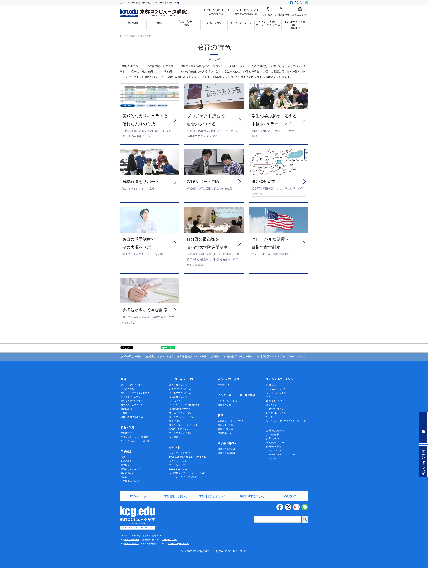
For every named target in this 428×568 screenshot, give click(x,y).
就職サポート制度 (226, 425)
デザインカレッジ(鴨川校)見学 (184, 405)
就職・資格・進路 (187, 23)
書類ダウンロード (226, 405)
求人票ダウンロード (276, 442)
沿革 (123, 457)
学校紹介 (133, 23)
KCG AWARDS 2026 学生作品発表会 (187, 457)
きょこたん (271, 405)
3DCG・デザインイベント (182, 429)
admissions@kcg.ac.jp (178, 543)
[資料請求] (423, 428)
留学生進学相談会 (226, 453)
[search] (305, 519)
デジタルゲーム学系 (130, 397)
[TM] (137, 517)
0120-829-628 (131, 543)
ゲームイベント (177, 401)
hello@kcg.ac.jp (169, 539)
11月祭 (269, 417)
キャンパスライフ (241, 23)
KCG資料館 (289, 496)
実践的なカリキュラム (132, 469)
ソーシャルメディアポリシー (280, 454)
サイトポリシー (274, 450)
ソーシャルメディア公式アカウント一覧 (286, 421)
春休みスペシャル (178, 397)
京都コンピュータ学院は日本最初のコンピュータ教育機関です (148, 2)
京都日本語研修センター (214, 496)
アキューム (271, 397)
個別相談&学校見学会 (179, 409)
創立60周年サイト (275, 401)
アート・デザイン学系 (132, 385)
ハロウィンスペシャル (180, 389)
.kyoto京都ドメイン (276, 389)
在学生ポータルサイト (292, 356)
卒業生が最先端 (225, 429)
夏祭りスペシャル (178, 385)
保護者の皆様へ (155, 356)
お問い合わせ (282, 14)
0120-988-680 (131, 539)
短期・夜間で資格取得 (132, 417)
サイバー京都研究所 (276, 393)
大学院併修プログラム (132, 481)
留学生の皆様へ (300, 14)
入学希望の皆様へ (131, 356)
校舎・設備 (214, 23)
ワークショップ (177, 465)
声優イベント (175, 421)
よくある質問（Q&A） (277, 434)
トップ (123, 36)
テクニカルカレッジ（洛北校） (136, 441)
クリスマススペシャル (180, 393)
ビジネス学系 (127, 389)
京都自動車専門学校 (252, 496)
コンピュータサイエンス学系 (135, 393)
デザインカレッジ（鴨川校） (135, 437)
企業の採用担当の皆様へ (239, 356)
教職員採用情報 (266, 356)
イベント (174, 447)
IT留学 (124, 413)
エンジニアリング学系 (132, 401)
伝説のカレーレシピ (276, 413)
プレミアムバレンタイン (181, 417)
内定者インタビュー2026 (230, 421)
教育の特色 (126, 461)
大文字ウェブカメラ (276, 409)
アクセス (267, 14)
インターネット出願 (227, 401)
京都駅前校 (126, 433)
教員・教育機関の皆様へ (183, 356)
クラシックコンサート (180, 461)
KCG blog (271, 385)
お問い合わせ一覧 (275, 430)
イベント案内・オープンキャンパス (268, 23)
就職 (220, 415)
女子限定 (173, 437)
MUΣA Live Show (178, 469)
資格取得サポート (226, 433)
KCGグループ (138, 496)
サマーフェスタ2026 (179, 453)
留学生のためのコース (132, 405)
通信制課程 (126, 409)
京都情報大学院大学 (176, 496)
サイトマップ (272, 458)
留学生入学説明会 (226, 449)
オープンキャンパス (181, 379)
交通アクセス (272, 438)
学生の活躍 (223, 385)
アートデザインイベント (181, 433)
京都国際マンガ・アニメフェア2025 (187, 473)
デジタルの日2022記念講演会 (184, 477)
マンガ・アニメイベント (181, 413)
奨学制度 (125, 465)
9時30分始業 (127, 473)
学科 (160, 23)
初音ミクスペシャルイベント (183, 425)
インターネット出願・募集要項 (295, 25)
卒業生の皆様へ (210, 356)
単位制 (124, 477)
